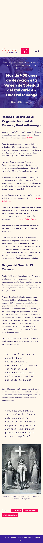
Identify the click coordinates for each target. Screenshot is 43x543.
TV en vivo (25, 51)
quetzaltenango (30, 510)
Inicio (5, 63)
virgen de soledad (10, 515)
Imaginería (12, 63)
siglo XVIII (29, 138)
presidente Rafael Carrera (26, 219)
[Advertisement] (21, 22)
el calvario (16, 510)
